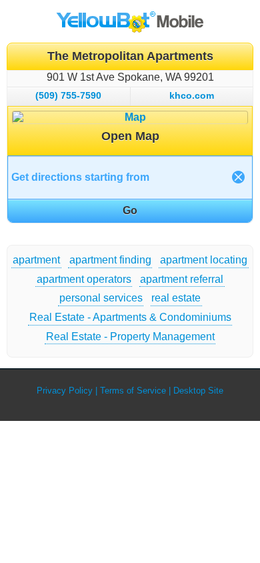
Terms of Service (133, 391)
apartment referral (181, 279)
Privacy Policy (65, 391)
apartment (36, 259)
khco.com (191, 95)
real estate (176, 298)
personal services (101, 298)
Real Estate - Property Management (130, 336)
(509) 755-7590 (68, 95)
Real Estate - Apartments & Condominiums (130, 317)
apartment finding (110, 259)
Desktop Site (198, 391)
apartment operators (84, 279)
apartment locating (203, 259)
